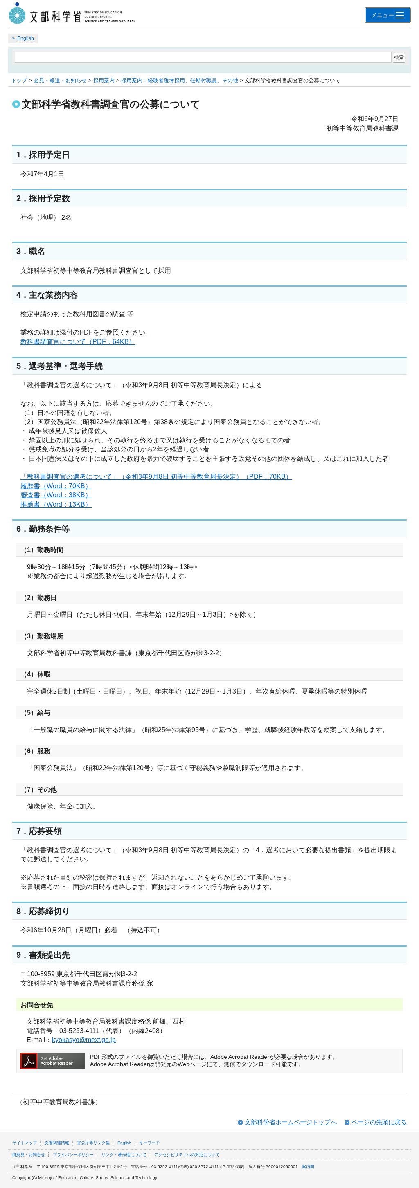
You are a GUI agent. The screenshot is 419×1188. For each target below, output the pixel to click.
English (25, 38)
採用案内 (104, 80)
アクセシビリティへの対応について (187, 1154)
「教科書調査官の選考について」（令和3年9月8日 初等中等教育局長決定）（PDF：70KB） (156, 476)
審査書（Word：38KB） (56, 495)
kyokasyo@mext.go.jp (84, 1039)
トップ (19, 80)
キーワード (149, 1143)
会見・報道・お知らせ (60, 80)
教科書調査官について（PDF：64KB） (77, 341)
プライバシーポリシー (73, 1154)
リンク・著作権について (123, 1154)
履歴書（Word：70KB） (56, 486)
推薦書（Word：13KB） (56, 504)
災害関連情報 (57, 1143)
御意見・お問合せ (28, 1154)
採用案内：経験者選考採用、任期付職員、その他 (179, 80)
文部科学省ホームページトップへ (291, 1121)
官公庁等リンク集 (93, 1143)
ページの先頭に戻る (379, 1121)
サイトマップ (24, 1143)
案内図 (308, 1166)
